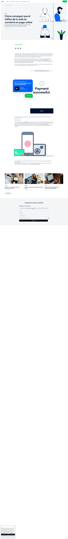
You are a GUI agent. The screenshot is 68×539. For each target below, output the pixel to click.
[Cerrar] (14, 527)
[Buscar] (59, 1)
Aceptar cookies (4, 534)
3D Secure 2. (34, 164)
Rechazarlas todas (11, 534)
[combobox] (33, 218)
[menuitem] (8, 1)
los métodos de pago (44, 124)
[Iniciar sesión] (61, 1)
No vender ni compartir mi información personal (8, 536)
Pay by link (22, 65)
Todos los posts (8, 193)
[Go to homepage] (2, 1)
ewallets (39, 125)
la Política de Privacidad (30, 208)
